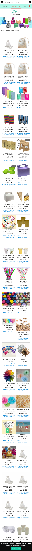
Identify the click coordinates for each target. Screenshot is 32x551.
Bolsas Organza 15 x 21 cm (9, 512)
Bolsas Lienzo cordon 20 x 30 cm (23, 51)
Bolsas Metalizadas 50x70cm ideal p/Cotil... (9, 461)
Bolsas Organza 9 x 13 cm (23, 461)
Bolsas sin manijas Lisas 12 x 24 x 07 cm (9, 102)
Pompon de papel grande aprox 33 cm (9, 410)
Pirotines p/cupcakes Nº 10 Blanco (9, 538)
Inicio (2, 31)
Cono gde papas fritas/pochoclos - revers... (23, 205)
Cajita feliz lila (23, 178)
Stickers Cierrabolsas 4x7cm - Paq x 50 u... (23, 436)
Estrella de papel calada (23, 358)
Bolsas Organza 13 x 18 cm (23, 487)
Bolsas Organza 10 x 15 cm (9, 487)
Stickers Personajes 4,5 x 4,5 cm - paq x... (9, 231)
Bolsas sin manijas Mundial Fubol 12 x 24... (23, 128)
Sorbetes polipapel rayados (23, 282)
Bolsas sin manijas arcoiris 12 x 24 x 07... (9, 128)
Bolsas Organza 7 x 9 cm (9, 51)
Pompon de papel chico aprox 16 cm (23, 384)
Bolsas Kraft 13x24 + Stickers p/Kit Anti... (23, 154)
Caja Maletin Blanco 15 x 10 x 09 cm (8, 205)
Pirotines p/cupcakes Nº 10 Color (9, 307)
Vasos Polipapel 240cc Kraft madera (23, 231)
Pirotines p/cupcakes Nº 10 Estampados (23, 307)
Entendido (16, 549)
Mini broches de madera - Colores (9, 358)
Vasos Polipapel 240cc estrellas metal (9, 256)
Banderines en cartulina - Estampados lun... (9, 326)
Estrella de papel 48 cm (9, 384)
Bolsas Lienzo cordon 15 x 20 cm (9, 77)
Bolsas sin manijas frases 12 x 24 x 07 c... (9, 154)
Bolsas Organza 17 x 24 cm (23, 512)
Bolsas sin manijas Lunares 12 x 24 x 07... (23, 102)
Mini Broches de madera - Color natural (23, 333)
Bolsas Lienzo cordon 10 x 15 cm (23, 77)
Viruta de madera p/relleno (23, 410)
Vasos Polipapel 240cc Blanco (23, 538)
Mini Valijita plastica (9, 179)
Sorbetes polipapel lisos (9, 282)
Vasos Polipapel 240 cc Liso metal (23, 256)
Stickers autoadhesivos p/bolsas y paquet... (9, 436)
